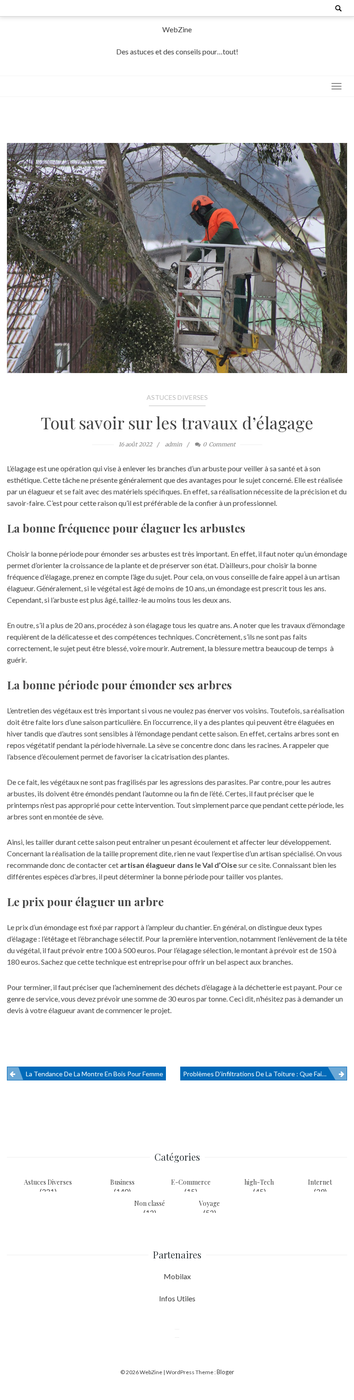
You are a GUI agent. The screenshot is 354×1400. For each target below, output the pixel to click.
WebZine (177, 29)
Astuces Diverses (177, 397)
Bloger (225, 1372)
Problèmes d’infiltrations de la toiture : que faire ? (257, 1074)
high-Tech (259, 1182)
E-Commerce (191, 1182)
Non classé (149, 1203)
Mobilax (177, 1276)
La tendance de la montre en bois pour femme (94, 1074)
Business (122, 1182)
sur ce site (254, 864)
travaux (293, 625)
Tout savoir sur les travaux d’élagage (177, 422)
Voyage (209, 1203)
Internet (320, 1182)
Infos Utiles (177, 1298)
